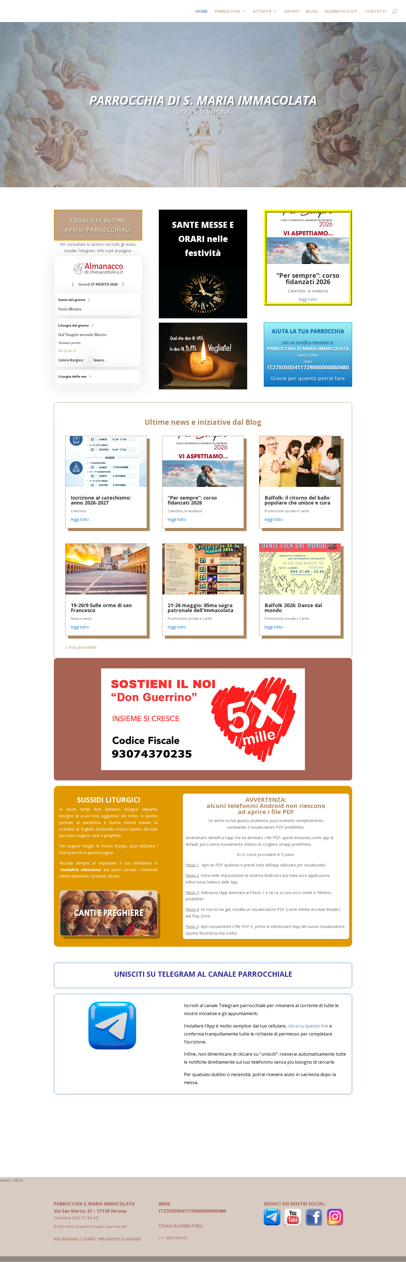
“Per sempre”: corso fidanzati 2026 (307, 278)
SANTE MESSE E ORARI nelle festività (203, 238)
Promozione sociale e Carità (190, 618)
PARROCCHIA (227, 11)
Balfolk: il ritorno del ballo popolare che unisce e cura (297, 500)
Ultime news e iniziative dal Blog (203, 422)
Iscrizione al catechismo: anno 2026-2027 (101, 500)
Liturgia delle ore (98, 376)
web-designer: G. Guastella (120, 1238)
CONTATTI (375, 11)
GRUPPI (291, 11)
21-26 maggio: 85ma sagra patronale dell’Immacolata (200, 607)
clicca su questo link (308, 1026)
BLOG (311, 11)
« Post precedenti (80, 647)
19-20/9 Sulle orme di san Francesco (101, 607)
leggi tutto (308, 299)
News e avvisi (81, 618)
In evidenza (318, 291)
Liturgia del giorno (98, 343)
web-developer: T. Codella (74, 1238)
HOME (202, 11)
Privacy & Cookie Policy (181, 1225)
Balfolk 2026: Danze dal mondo (293, 607)
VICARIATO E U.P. (341, 11)
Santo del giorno (98, 304)
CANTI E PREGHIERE (108, 913)
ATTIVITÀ (262, 11)
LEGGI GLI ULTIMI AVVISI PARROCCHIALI (98, 225)
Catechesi (296, 291)
